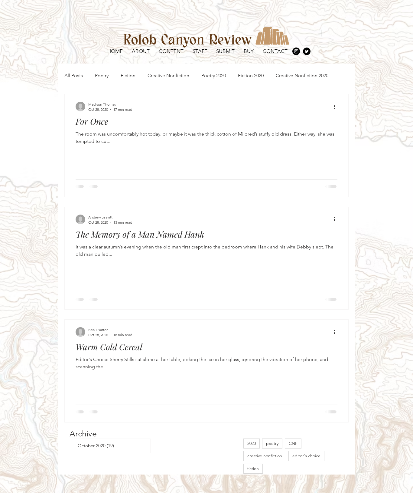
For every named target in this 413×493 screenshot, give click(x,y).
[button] (171, 51)
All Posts (73, 75)
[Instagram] (296, 51)
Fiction (128, 75)
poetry (272, 443)
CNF (293, 443)
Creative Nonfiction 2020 (302, 75)
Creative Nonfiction (168, 75)
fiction (253, 468)
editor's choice (306, 455)
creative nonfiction (264, 455)
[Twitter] (307, 51)
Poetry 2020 (213, 75)
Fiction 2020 (251, 75)
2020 (251, 443)
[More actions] (336, 106)
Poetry (102, 75)
